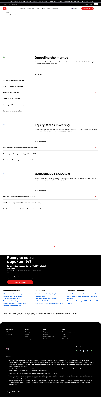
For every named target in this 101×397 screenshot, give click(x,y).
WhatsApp (9, 334)
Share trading (30, 8)
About (48, 8)
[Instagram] (92, 351)
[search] (97, 8)
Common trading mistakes (11, 298)
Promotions (55, 8)
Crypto (37, 8)
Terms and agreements (68, 332)
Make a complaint (48, 336)
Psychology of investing (10, 301)
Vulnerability (65, 339)
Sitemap (45, 334)
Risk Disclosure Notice (57, 364)
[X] (80, 351)
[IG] (5, 8)
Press (26, 336)
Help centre (46, 332)
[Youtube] (88, 351)
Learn (43, 8)
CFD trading (22, 8)
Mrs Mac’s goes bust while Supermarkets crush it (82, 294)
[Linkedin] (77, 351)
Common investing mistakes (12, 305)
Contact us (9, 329)
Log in (95, 4)
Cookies (64, 336)
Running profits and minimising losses (14, 303)
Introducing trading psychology (13, 294)
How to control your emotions (12, 296)
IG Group (27, 332)
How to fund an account (50, 339)
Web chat (9, 332)
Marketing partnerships (31, 339)
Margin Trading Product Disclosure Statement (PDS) (35, 364)
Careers (27, 334)
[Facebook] (84, 351)
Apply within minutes (87, 8)
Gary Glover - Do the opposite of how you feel (50, 303)
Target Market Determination (75, 364)
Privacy (64, 334)
